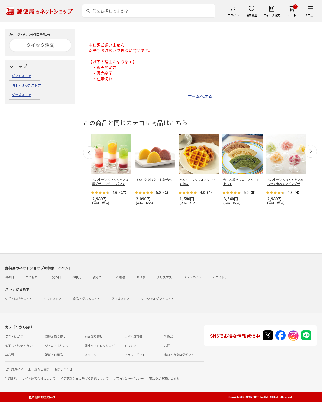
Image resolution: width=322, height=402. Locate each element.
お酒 (167, 345)
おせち (140, 277)
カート (292, 15)
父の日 (56, 277)
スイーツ (91, 354)
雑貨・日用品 (54, 354)
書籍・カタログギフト (179, 354)
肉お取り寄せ (94, 336)
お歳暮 (120, 277)
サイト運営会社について (38, 378)
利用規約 (11, 378)
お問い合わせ (63, 369)
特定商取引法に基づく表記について (84, 378)
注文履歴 (251, 15)
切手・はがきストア (26, 85)
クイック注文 (271, 15)
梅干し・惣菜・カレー (20, 345)
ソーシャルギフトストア (157, 298)
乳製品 (168, 336)
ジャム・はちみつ (57, 345)
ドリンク (130, 345)
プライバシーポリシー (129, 378)
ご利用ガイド (14, 369)
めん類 (9, 354)
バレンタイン (192, 277)
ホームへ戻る (200, 96)
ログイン (233, 15)
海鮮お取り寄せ (55, 336)
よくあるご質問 (38, 369)
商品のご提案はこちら (164, 378)
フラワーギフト (134, 354)
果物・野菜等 (133, 336)
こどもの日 (33, 277)
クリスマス (164, 277)
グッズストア (21, 94)
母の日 (9, 277)
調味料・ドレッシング (100, 345)
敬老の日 (99, 277)
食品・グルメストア (86, 298)
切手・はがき (14, 336)
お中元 (76, 277)
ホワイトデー (222, 277)
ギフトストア (21, 75)
